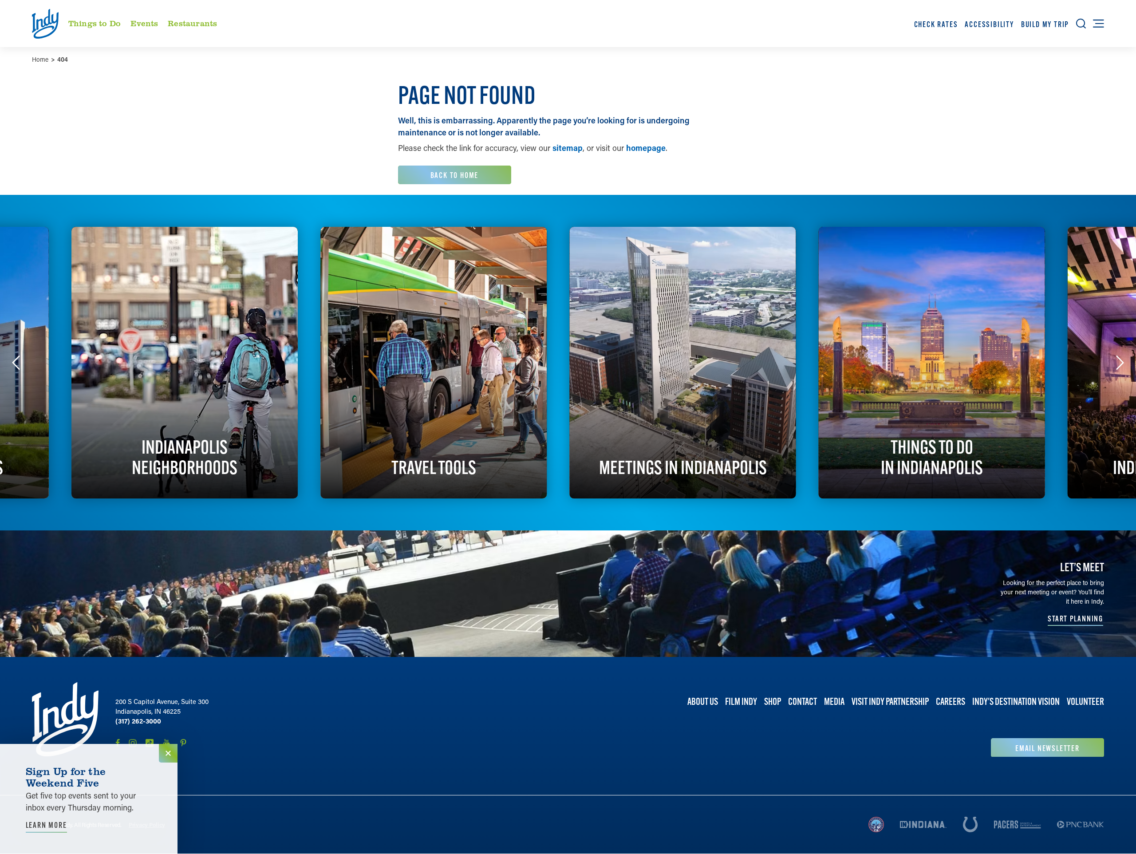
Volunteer (1085, 702)
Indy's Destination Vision (1016, 702)
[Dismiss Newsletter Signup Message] (168, 753)
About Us (702, 702)
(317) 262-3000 (138, 720)
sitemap (567, 147)
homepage (646, 147)
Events (144, 23)
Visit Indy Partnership (890, 702)
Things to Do (94, 23)
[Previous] (16, 363)
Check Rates (936, 24)
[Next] (1120, 363)
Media (834, 702)
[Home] (65, 719)
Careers (950, 702)
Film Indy (741, 702)
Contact (802, 702)
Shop (772, 702)
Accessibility (989, 24)
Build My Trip (1045, 24)
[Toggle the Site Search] (1081, 23)
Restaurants (192, 23)
